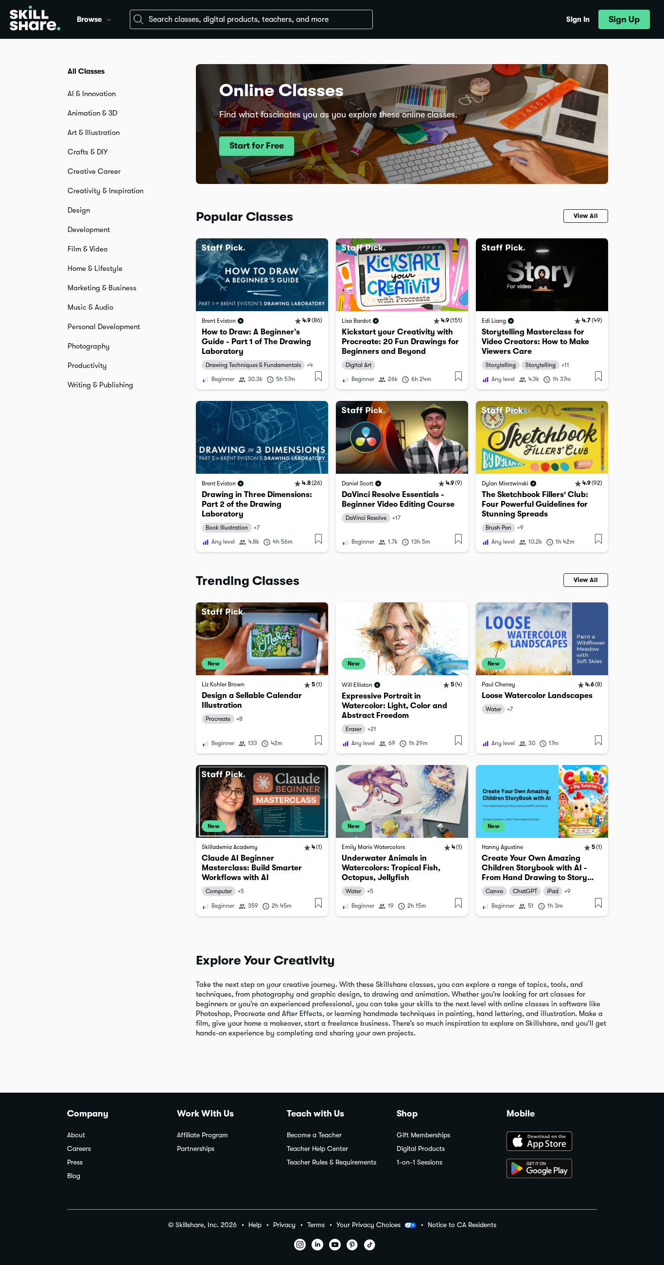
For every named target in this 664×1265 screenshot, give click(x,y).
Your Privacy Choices (368, 1225)
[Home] (35, 19)
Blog (73, 1176)
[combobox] (251, 19)
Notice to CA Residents (462, 1225)
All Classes (86, 71)
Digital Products (421, 1148)
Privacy (284, 1225)
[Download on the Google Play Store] (552, 1169)
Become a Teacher (314, 1135)
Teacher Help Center (317, 1148)
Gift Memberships (423, 1135)
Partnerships (195, 1148)
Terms (316, 1225)
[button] (108, 18)
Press (75, 1162)
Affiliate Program (202, 1135)
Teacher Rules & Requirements (331, 1162)
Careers (79, 1148)
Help (255, 1225)
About (76, 1135)
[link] (262, 313)
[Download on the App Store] (552, 1142)
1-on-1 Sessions (419, 1162)
